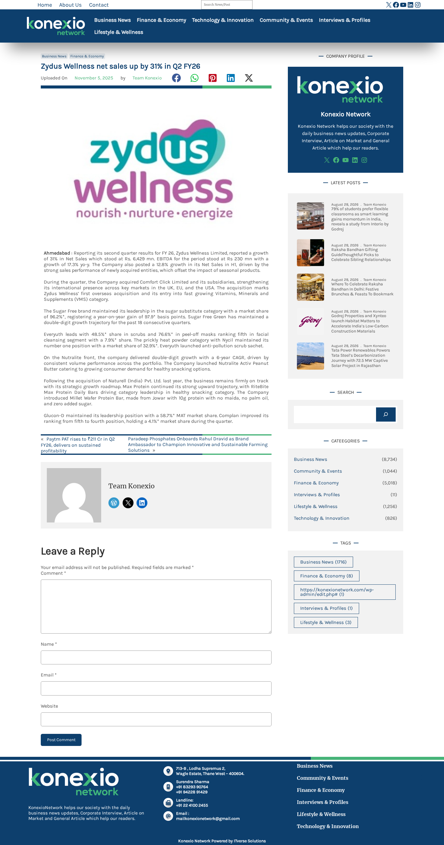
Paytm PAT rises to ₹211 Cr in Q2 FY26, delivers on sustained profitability (78, 445)
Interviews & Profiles (344, 20)
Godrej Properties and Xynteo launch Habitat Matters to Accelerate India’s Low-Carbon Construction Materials (359, 323)
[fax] (168, 803)
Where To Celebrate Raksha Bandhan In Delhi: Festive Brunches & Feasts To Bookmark (362, 289)
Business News (112, 20)
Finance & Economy (161, 20)
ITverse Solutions (250, 840)
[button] (176, 77)
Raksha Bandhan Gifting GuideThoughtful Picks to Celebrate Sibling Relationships (361, 254)
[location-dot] (168, 771)
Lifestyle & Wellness (118, 32)
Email (49, 675)
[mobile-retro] (168, 787)
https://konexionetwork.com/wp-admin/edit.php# (337, 592)
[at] (168, 816)
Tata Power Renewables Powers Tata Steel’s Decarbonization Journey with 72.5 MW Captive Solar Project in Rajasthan (360, 358)
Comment (53, 573)
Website (49, 706)
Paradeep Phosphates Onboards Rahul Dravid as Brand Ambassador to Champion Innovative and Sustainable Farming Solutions (198, 444)
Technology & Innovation (223, 20)
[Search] (386, 414)
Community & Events (286, 20)
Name (49, 644)
